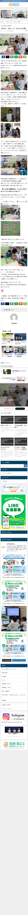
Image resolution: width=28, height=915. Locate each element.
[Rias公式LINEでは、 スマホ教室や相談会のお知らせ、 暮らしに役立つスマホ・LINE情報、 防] (14, 645)
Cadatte (14, 323)
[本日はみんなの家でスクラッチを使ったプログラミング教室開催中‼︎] (14, 618)
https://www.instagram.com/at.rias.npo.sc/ (11, 722)
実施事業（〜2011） (7, 687)
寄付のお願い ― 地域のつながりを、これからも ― (13, 695)
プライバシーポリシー (7, 708)
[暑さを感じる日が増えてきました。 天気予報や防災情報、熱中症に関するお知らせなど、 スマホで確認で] (14, 592)
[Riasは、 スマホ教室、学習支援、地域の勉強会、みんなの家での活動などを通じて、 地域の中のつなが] (14, 566)
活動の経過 (4, 672)
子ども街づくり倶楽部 (6, 25)
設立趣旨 (4, 676)
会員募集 (4, 700)
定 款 (3, 680)
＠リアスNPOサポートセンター (9, 669)
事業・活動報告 (5, 691)
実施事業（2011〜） (7, 683)
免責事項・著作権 (6, 704)
